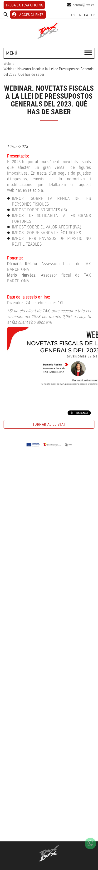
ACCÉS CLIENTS (31, 14)
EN (80, 15)
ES (73, 15)
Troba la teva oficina (24, 5)
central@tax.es (84, 4)
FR (93, 15)
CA (86, 15)
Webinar (10, 63)
